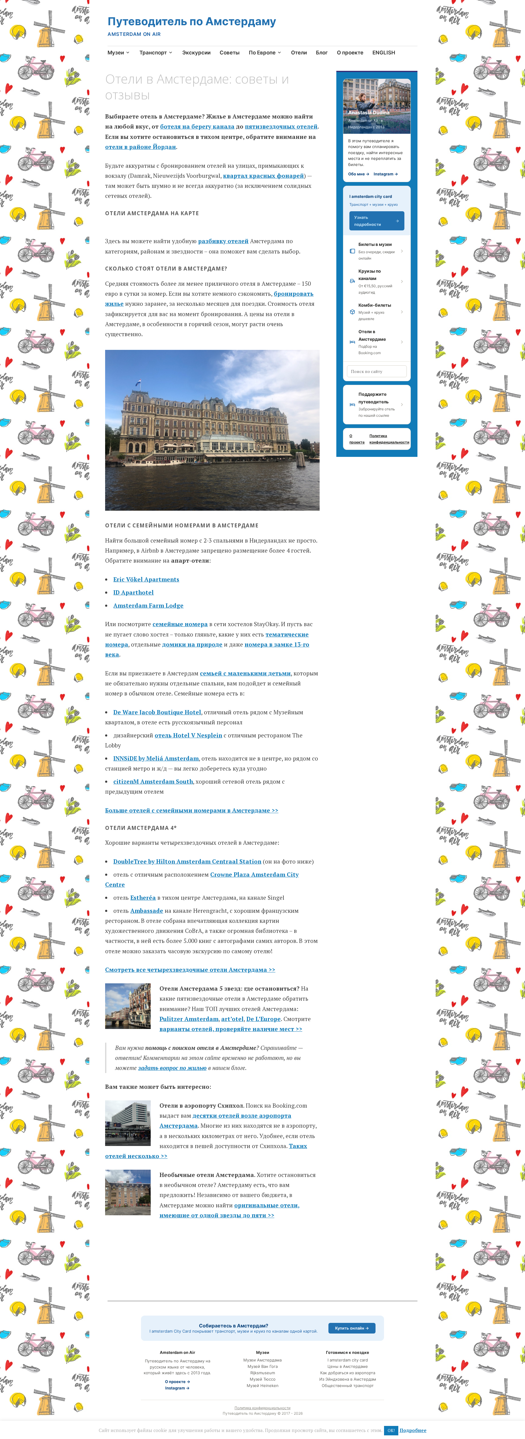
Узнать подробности (367, 221)
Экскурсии (196, 53)
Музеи (116, 53)
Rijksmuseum (262, 1373)
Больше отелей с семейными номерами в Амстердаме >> (191, 810)
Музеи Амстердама (262, 1360)
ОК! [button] (391, 1430)
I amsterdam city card (370, 196)
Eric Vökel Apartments (146, 579)
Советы (230, 53)
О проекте (350, 53)
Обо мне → (358, 173)
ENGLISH (383, 53)
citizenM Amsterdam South (153, 781)
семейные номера (180, 624)
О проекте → (177, 1382)
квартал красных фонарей (263, 175)
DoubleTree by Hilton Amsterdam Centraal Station (187, 861)
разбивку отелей (223, 241)
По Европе (262, 53)
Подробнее (413, 1430)
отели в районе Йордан (140, 146)
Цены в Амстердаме (348, 1366)
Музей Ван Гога (263, 1366)
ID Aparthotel (133, 592)
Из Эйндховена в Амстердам (347, 1379)
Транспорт (153, 53)
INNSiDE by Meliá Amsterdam (156, 758)
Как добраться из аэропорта (347, 1373)
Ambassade (146, 910)
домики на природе (192, 644)
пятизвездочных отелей (281, 126)
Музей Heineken (263, 1386)
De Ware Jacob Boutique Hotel (157, 712)
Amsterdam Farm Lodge (148, 605)
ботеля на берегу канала (197, 126)
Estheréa (143, 897)
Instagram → (386, 173)
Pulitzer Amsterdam (189, 1019)
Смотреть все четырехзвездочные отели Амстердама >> (190, 969)
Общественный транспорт (348, 1386)
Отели (299, 53)
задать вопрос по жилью (172, 1067)
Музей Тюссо (263, 1379)
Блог (322, 53)
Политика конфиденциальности (389, 438)
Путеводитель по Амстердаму (192, 21)
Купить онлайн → (352, 1328)
